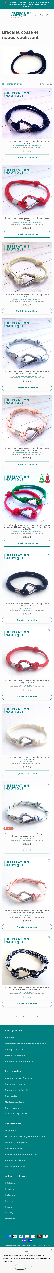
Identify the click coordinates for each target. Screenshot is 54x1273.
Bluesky (9, 1213)
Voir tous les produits (16, 1114)
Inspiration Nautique (20, 1245)
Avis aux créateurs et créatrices (21, 1154)
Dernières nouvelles (15, 1166)
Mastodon (10, 1219)
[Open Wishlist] (42, 15)
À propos (9, 1038)
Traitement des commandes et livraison (25, 1044)
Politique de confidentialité (19, 1061)
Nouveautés (11, 1096)
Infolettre (10, 1183)
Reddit (8, 1207)
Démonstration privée (16, 1142)
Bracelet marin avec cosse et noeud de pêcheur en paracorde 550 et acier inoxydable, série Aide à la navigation (26, 527)
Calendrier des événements (19, 1078)
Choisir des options (27, 157)
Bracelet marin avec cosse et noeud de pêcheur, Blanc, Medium (27, 758)
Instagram (10, 1195)
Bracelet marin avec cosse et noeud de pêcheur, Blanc (27, 296)
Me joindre (10, 1130)
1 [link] (9, 1016)
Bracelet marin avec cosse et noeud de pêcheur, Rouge (27, 219)
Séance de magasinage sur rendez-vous (25, 1136)
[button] (5, 15)
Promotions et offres (16, 1084)
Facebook (10, 1189)
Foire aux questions (15, 1055)
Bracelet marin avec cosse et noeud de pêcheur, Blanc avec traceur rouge (27, 449)
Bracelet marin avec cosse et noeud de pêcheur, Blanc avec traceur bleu (27, 372)
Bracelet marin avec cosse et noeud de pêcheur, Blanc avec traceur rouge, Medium (27, 912)
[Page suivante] (45, 1016)
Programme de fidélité (16, 1090)
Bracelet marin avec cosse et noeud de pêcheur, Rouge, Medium (27, 681)
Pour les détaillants (15, 1160)
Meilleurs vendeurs (14, 1102)
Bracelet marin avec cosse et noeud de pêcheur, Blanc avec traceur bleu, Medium (27, 835)
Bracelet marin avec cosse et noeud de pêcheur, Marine (27, 142)
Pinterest (9, 1201)
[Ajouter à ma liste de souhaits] (48, 91)
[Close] (51, 1249)
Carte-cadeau (12, 1108)
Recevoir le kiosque (15, 1148)
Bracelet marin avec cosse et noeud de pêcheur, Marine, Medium (27, 605)
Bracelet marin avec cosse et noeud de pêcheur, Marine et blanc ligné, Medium (27, 988)
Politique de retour (14, 1049)
